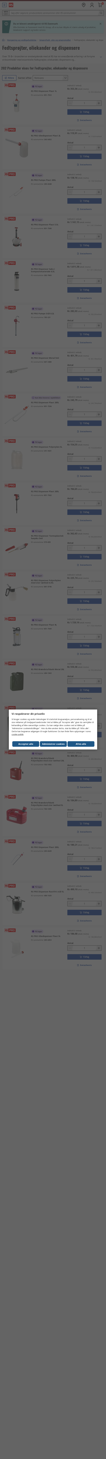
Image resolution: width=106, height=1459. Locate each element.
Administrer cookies (53, 743)
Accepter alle (25, 743)
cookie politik (17, 734)
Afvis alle (81, 743)
